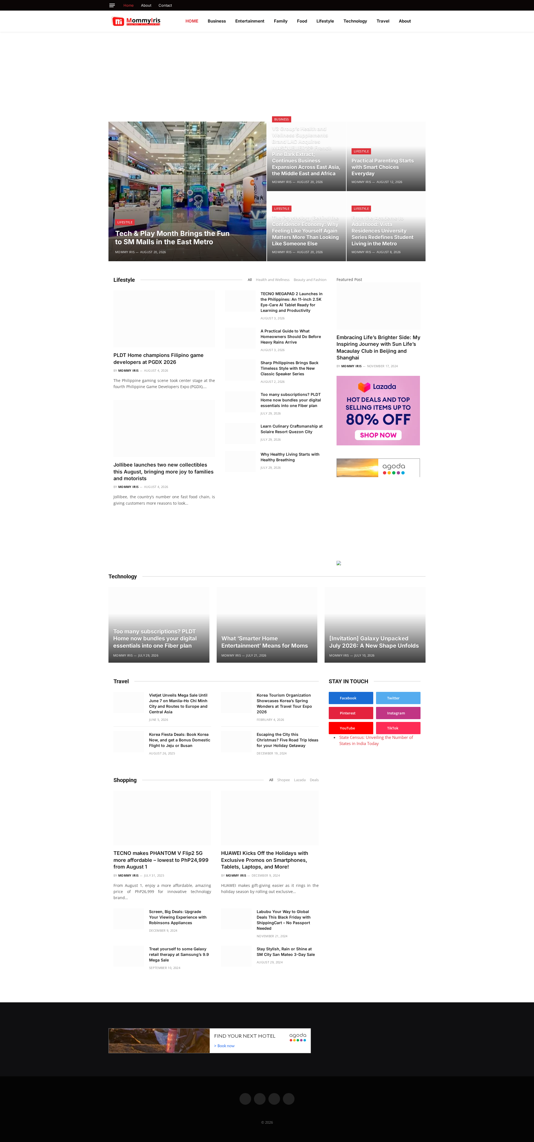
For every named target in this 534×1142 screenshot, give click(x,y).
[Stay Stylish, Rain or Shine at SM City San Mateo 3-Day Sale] (236, 956)
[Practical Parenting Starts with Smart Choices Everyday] (386, 156)
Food (302, 21)
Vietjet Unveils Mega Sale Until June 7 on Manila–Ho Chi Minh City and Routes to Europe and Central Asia (178, 703)
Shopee (283, 779)
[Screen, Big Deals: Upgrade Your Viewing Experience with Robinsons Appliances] (128, 918)
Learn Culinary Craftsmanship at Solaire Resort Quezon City (292, 429)
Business (217, 21)
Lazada (300, 779)
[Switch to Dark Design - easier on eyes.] (423, 21)
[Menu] (112, 5)
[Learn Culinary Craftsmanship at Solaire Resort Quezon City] (240, 433)
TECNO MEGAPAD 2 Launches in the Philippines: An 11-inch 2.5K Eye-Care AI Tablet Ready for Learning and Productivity (292, 302)
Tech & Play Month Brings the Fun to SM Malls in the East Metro (172, 237)
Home (128, 5)
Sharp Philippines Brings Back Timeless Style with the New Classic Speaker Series (289, 368)
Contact (165, 5)
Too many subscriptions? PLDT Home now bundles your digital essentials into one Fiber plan (291, 400)
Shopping (125, 780)
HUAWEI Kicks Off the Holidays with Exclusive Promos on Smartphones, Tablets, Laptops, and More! (264, 860)
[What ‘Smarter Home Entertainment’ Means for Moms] (267, 625)
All (250, 279)
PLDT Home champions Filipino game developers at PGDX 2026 (158, 358)
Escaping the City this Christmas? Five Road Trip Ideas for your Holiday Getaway (287, 740)
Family (281, 21)
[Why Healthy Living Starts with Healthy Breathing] (240, 461)
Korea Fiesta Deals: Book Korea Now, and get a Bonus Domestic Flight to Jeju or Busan (179, 740)
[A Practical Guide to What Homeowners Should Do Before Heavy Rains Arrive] (240, 338)
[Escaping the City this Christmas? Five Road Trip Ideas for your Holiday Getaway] (236, 741)
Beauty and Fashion (310, 279)
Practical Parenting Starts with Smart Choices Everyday (383, 167)
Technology (355, 21)
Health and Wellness (273, 279)
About (146, 5)
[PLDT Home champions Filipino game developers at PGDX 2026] (164, 318)
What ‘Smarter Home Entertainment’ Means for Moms (264, 642)
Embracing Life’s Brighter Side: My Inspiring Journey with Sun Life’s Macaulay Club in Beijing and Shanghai (379, 347)
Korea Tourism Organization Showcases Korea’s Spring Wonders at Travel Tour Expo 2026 (284, 703)
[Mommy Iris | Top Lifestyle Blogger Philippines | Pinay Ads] (147, 21)
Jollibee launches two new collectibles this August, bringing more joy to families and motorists (163, 471)
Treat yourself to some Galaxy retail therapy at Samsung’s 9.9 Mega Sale (179, 954)
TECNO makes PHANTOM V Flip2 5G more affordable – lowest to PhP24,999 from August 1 (161, 860)
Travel (383, 21)
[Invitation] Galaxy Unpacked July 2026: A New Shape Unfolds (374, 642)
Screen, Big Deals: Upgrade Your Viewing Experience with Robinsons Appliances (178, 917)
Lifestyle (325, 21)
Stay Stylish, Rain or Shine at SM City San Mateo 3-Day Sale (286, 951)
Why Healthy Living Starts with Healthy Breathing (290, 457)
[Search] (423, 5)
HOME (192, 21)
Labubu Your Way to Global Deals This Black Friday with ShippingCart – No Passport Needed (284, 920)
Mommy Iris (125, 252)
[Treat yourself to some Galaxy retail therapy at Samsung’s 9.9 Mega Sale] (128, 956)
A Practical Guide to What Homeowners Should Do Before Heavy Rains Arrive (291, 336)
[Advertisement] (267, 73)
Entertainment (249, 21)
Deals (314, 779)
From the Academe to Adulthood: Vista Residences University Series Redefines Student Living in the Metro (383, 230)
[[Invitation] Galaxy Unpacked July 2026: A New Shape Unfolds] (375, 625)
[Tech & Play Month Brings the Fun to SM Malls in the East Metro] (187, 191)
